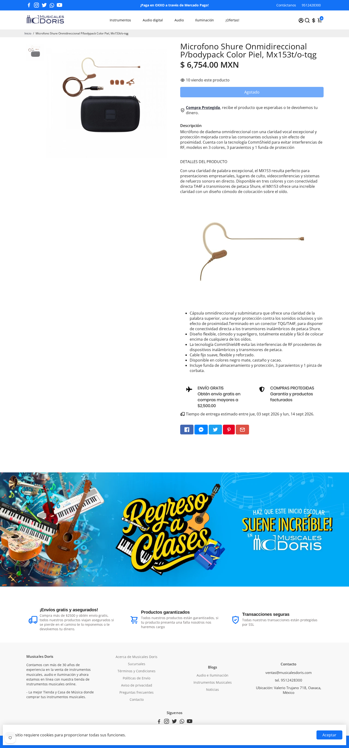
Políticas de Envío (136, 678)
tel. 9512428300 (288, 680)
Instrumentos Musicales (212, 682)
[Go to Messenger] (201, 429)
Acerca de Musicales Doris (136, 657)
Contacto (137, 699)
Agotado (251, 92)
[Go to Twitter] (44, 5)
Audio (179, 20)
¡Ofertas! (232, 20)
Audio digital (153, 20)
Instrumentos (120, 20)
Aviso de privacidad (136, 685)
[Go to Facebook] (29, 5)
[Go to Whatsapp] (52, 5)
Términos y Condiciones (137, 671)
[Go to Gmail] (242, 429)
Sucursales (136, 664)
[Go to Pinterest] (229, 429)
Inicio (27, 33)
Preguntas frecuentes (136, 692)
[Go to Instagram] (36, 5)
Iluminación (204, 20)
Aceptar (329, 735)
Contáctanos (286, 5)
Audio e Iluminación (212, 675)
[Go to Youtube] (59, 5)
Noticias (212, 689)
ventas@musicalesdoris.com (288, 672)
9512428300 (311, 5)
